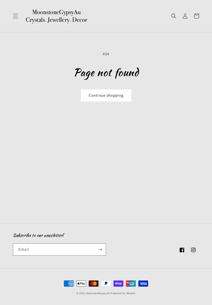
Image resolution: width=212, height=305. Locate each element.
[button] (15, 16)
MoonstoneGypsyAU (98, 293)
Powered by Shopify (123, 293)
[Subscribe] (100, 249)
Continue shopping (106, 95)
